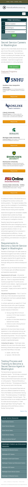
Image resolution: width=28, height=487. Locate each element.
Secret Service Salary (7, 430)
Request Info (14, 96)
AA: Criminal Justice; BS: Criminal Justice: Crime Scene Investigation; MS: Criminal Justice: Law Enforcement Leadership (13, 115)
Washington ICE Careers (8, 467)
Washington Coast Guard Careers (10, 458)
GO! (14, 35)
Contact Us (9, 481)
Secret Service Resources (10, 418)
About (11, 1)
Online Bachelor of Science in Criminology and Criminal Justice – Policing (13, 187)
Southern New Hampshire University (11, 86)
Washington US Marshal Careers (10, 476)
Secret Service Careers (8, 421)
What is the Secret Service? (9, 439)
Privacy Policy (15, 481)
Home (7, 1)
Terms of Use (21, 481)
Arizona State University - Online (13, 185)
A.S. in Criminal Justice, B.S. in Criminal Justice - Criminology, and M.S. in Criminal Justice (13, 90)
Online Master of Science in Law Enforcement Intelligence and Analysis (14, 140)
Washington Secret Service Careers (11, 471)
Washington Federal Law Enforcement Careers (13, 463)
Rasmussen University (10, 162)
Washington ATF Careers (8, 454)
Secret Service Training (8, 434)
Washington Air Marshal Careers (10, 450)
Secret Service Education (8, 426)
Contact (16, 1)
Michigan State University (11, 137)
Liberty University (9, 112)
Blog (20, 1)
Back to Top (23, 411)
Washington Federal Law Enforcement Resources (14, 445)
